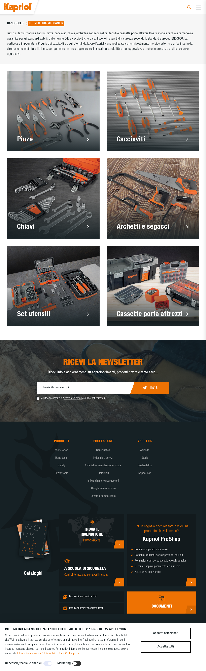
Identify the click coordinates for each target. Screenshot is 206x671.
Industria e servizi (103, 458)
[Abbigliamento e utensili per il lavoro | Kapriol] (23, 8)
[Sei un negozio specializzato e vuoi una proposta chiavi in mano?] (190, 582)
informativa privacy (73, 398)
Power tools (61, 473)
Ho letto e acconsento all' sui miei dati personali (72, 398)
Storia (144, 458)
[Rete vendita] (119, 544)
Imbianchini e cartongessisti (103, 480)
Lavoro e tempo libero (103, 496)
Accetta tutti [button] (166, 647)
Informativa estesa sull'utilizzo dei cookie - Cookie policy (48, 653)
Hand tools (61, 458)
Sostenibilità (145, 465)
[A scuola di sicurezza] (119, 582)
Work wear (61, 450)
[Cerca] (189, 7)
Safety (61, 465)
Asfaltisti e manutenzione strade (103, 465)
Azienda (144, 450)
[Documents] (190, 610)
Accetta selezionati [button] (165, 633)
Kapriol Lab (144, 473)
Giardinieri (103, 473)
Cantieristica (103, 450)
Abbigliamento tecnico (103, 488)
